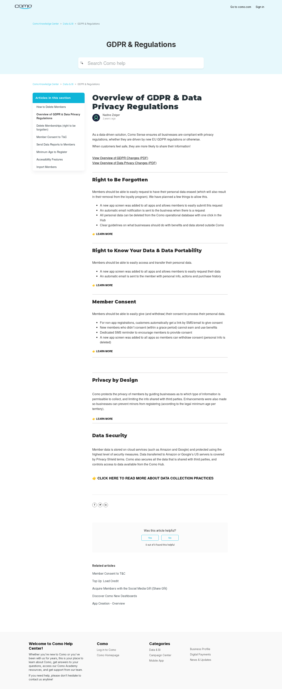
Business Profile (200, 649)
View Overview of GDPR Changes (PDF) (120, 158)
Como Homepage (108, 655)
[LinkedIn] (105, 504)
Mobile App (156, 660)
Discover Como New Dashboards (114, 596)
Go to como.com (240, 6)
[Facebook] (94, 504)
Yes (150, 537)
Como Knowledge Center (46, 23)
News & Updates (200, 659)
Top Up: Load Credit (105, 581)
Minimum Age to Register (51, 152)
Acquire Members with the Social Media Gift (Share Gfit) (129, 588)
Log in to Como (106, 649)
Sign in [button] (260, 6)
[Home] (23, 6)
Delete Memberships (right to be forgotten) (56, 127)
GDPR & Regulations (89, 23)
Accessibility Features (49, 159)
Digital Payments (200, 654)
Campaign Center (160, 655)
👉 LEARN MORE (102, 234)
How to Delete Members (51, 107)
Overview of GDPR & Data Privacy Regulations (58, 116)
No (170, 537)
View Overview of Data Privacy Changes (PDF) (124, 163)
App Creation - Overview (108, 603)
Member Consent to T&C (51, 137)
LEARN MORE (104, 285)
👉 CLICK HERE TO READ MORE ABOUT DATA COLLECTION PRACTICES (153, 478)
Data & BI (68, 23)
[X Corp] (100, 504)
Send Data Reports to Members (55, 144)
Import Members (46, 167)
